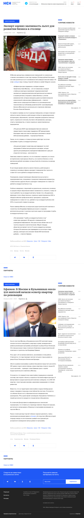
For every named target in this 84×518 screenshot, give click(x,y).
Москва (27, 251)
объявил (34, 416)
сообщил (16, 82)
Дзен (35, 241)
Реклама (6, 498)
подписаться (73, 481)
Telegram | (44, 241)
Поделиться (20, 32)
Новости (30, 241)
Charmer (78, 513)
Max (49, 241)
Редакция (6, 492)
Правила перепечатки (10, 513)
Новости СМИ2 (8, 277)
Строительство (18, 439)
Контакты (6, 495)
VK (39, 241)
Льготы (22, 251)
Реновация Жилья (35, 439)
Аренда (16, 251)
